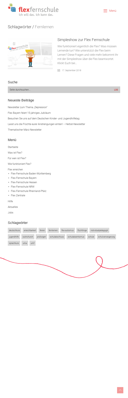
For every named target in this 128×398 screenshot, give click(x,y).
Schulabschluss (57, 237)
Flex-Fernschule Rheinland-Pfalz (28, 191)
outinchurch (28, 237)
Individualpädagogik (99, 230)
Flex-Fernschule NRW (22, 186)
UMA (25, 243)
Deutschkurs (14, 230)
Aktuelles (13, 206)
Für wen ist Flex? (17, 158)
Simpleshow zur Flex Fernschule (83, 40)
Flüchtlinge (82, 230)
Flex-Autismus (68, 230)
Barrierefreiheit (70, 391)
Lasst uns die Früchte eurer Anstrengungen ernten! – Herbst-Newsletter (46, 124)
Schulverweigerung (106, 237)
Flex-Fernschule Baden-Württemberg (31, 173)
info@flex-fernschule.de (79, 331)
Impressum (39, 391)
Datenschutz (54, 391)
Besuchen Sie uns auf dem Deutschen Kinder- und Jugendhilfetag (43, 118)
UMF (32, 243)
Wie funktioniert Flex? (19, 163)
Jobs (10, 212)
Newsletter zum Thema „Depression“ (27, 107)
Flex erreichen (15, 169)
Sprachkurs (14, 243)
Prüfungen (41, 237)
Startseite (13, 147)
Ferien (42, 230)
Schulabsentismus (76, 237)
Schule (91, 237)
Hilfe (10, 201)
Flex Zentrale (18, 195)
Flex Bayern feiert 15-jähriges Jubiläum (29, 112)
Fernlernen (53, 230)
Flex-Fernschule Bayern (24, 177)
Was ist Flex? (15, 152)
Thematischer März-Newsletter (25, 129)
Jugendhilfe (14, 237)
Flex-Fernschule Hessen (24, 182)
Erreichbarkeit (30, 230)
